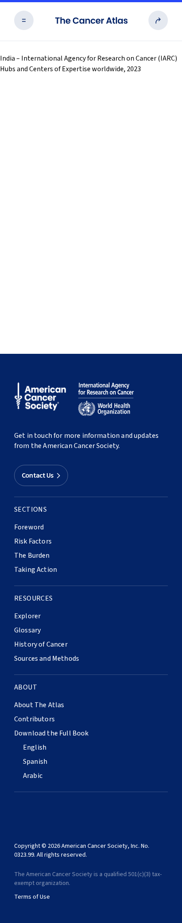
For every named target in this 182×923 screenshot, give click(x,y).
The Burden (32, 555)
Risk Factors (33, 541)
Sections (30, 509)
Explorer (27, 616)
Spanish (35, 761)
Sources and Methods (46, 658)
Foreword (29, 527)
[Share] (158, 20)
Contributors (34, 719)
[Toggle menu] (24, 20)
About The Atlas (39, 705)
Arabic (32, 776)
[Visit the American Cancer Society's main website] (42, 399)
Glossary (27, 630)
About (25, 687)
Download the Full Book (51, 733)
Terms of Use (32, 896)
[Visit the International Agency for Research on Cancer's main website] (106, 399)
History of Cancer (41, 644)
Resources (33, 598)
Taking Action (35, 569)
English (34, 747)
